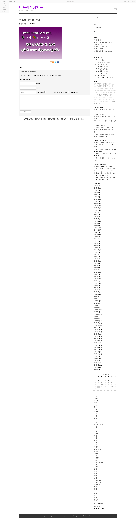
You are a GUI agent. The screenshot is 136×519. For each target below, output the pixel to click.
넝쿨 (95, 418)
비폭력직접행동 (31, 7)
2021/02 (96, 186)
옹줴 (95, 475)
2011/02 (96, 318)
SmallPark (83, 516)
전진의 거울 (97, 482)
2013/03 (96, 272)
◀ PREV (26, 119)
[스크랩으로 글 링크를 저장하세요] (52, 62)
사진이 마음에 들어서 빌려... (103, 158)
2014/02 (96, 248)
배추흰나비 (109, 88)
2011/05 (96, 312)
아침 (95, 464)
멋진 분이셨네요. (99, 142)
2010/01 (96, 347)
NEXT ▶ (83, 119)
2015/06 (96, 219)
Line (95, 31)
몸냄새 (96, 119)
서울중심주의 (102, 88)
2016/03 (96, 203)
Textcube (69, 516)
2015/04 (96, 221)
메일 (5, 3)
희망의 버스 (107, 90)
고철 (95, 409)
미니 (95, 442)
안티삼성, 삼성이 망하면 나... (103, 173)
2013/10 (96, 256)
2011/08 (96, 305)
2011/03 (96, 316)
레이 (95, 431)
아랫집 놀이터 (98, 462)
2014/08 (96, 236)
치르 (95, 491)
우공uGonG (97, 480)
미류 (95, 444)
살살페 (99, 104)
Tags (95, 24)
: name (38, 84)
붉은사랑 (97, 451)
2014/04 (96, 243)
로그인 (127, 1)
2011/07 (96, 307)
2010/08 (96, 332)
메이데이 (98, 92)
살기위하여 (112, 86)
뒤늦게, (96, 171)
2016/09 (96, 199)
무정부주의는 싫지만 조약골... (103, 153)
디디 (95, 427)
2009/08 (96, 358)
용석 (95, 478)
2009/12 (96, 349)
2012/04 (96, 287)
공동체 (4, 5)
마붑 (95, 436)
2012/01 (96, 294)
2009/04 (96, 367)
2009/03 (96, 369)
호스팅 (4, 9)
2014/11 (96, 230)
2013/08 (96, 261)
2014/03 (96, 245)
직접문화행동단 (105, 101)
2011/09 (96, 303)
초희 (95, 489)
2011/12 (96, 296)
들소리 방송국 (98, 425)
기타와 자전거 (101, 84)
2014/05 (96, 241)
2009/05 (96, 365)
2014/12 (96, 228)
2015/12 (96, 210)
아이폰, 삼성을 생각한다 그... (103, 177)
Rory (95, 405)
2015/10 (96, 214)
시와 (95, 460)
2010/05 (96, 338)
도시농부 (100, 95)
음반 (95, 84)
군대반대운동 (98, 44)
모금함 (107, 92)
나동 (95, 413)
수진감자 (97, 458)
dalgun (96, 396)
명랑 (95, 440)
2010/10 (96, 327)
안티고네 (97, 467)
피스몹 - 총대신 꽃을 (29, 19)
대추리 (106, 86)
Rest (90, 516)
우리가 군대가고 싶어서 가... (103, 149)
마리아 (96, 433)
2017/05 (96, 188)
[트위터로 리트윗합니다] (55, 62)
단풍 (95, 420)
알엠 (95, 469)
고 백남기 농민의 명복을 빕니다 (104, 127)
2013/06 (96, 265)
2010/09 (96, 329)
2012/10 (96, 274)
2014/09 (96, 234)
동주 (95, 422)
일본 (107, 84)
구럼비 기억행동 (99, 114)
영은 (95, 471)
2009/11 (96, 352)
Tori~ (95, 407)
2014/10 (96, 232)
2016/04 (96, 201)
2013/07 (96, 263)
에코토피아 (100, 86)
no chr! (96, 398)
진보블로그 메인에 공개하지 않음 (57, 92)
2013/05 (96, 267)
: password (39, 88)
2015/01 (96, 225)
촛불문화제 (100, 90)
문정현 (96, 88)
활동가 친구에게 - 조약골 (102, 136)
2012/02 (96, 292)
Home (96, 17)
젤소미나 (97, 484)
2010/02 (96, 345)
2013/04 (96, 270)
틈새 (95, 493)
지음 (95, 486)
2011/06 (96, 309)
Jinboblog (62, 516)
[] (31, 119)
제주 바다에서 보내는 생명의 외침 (104, 116)
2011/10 (96, 301)
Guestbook (97, 27)
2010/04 (96, 341)
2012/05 (96, 285)
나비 (95, 416)
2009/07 (96, 360)
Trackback (24, 71)
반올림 (99, 101)
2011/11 (96, 298)
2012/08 (96, 279)
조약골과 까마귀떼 (100, 125)
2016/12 (96, 194)
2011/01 (96, 321)
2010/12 (96, 323)
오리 (95, 473)
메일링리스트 (4, 11)
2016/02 (96, 205)
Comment (32, 71)
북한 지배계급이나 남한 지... (103, 145)
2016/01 (96, 208)
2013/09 (96, 259)
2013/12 (96, 252)
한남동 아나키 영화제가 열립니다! (104, 134)
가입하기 (132, 1)
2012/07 (96, 281)
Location (96, 21)
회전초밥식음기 (108, 95)
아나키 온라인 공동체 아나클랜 (103, 42)
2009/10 (96, 354)
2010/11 (96, 325)
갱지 (111, 92)
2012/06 (96, 283)
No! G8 (96, 400)
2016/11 (96, 197)
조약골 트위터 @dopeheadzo (103, 51)
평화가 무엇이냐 (24, 24)
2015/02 (96, 223)
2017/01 (96, 192)
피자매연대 (97, 40)
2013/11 (96, 254)
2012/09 (96, 276)
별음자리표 (97, 449)
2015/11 (96, 212)
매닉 (95, 438)
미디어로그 (97, 166)
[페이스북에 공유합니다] (58, 62)
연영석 (103, 92)
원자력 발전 (102, 97)
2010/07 (96, 334)
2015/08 (96, 217)
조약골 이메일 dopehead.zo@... (104, 49)
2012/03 (96, 290)
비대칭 (96, 453)
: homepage (40, 92)
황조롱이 (97, 500)
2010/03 (96, 343)
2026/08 (105, 374)
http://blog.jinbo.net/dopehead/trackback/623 (47, 75)
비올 (95, 456)
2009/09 (96, 356)
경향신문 (111, 84)
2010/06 (96, 336)
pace (95, 402)
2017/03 (96, 190)
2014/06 (96, 239)
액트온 (4, 7)
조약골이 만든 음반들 (100, 46)
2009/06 (96, 363)
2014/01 (96, 250)
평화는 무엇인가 (99, 168)
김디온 (96, 411)
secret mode (74, 92)
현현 (95, 498)
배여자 (96, 447)
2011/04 (96, 314)
